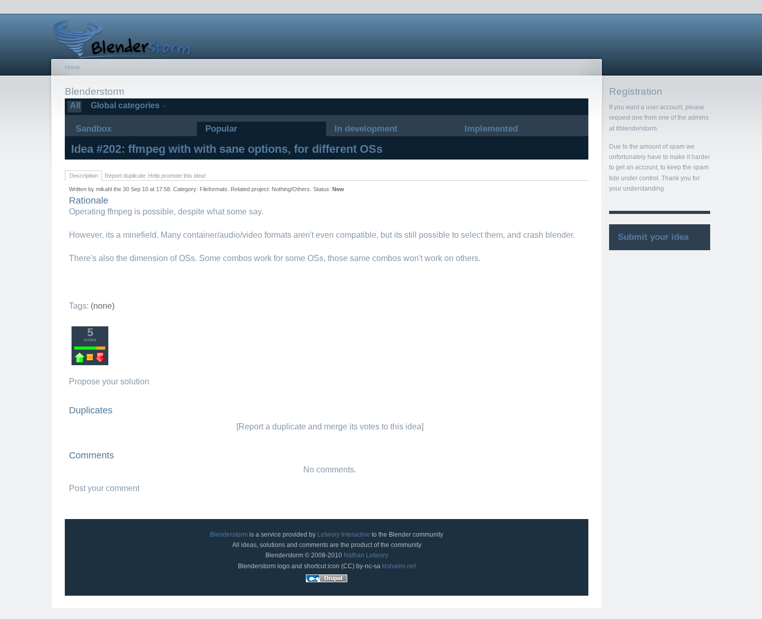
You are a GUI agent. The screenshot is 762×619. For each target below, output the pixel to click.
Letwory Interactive (343, 534)
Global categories (124, 105)
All (73, 105)
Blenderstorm (229, 534)
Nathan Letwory (366, 555)
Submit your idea (653, 237)
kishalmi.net (399, 566)
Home (72, 67)
